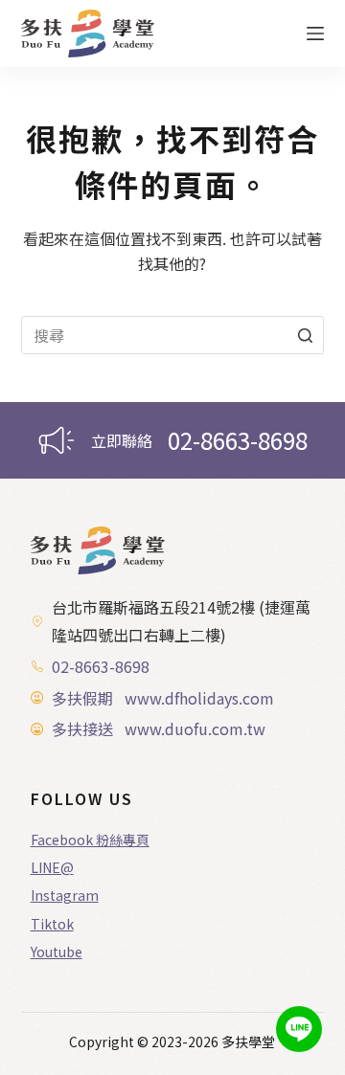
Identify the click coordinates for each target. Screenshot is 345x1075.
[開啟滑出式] (315, 33)
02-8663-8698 (238, 440)
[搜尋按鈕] (305, 335)
